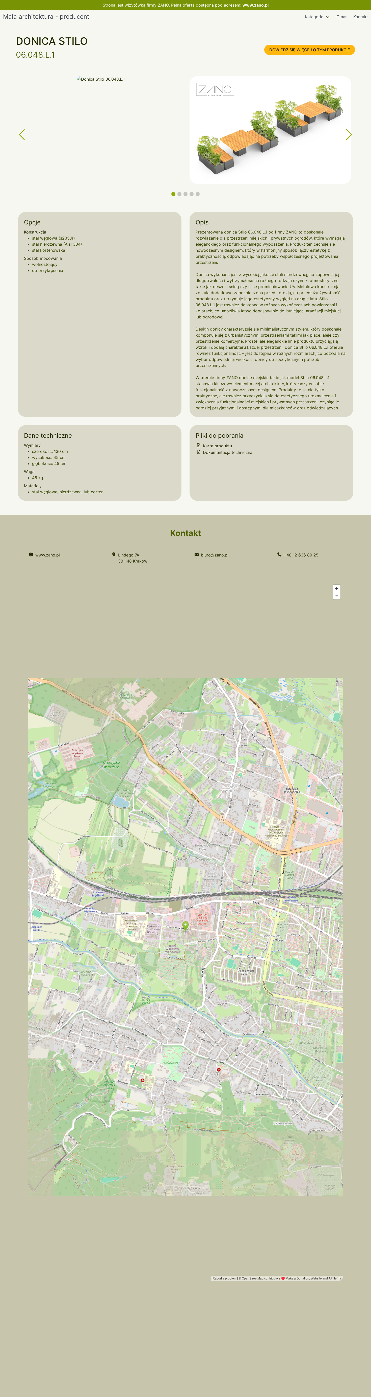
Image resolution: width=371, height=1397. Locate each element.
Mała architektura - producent (46, 16)
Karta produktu (217, 445)
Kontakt (360, 16)
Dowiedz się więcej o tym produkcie (309, 49)
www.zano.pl (256, 5)
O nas (341, 16)
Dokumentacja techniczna (227, 452)
